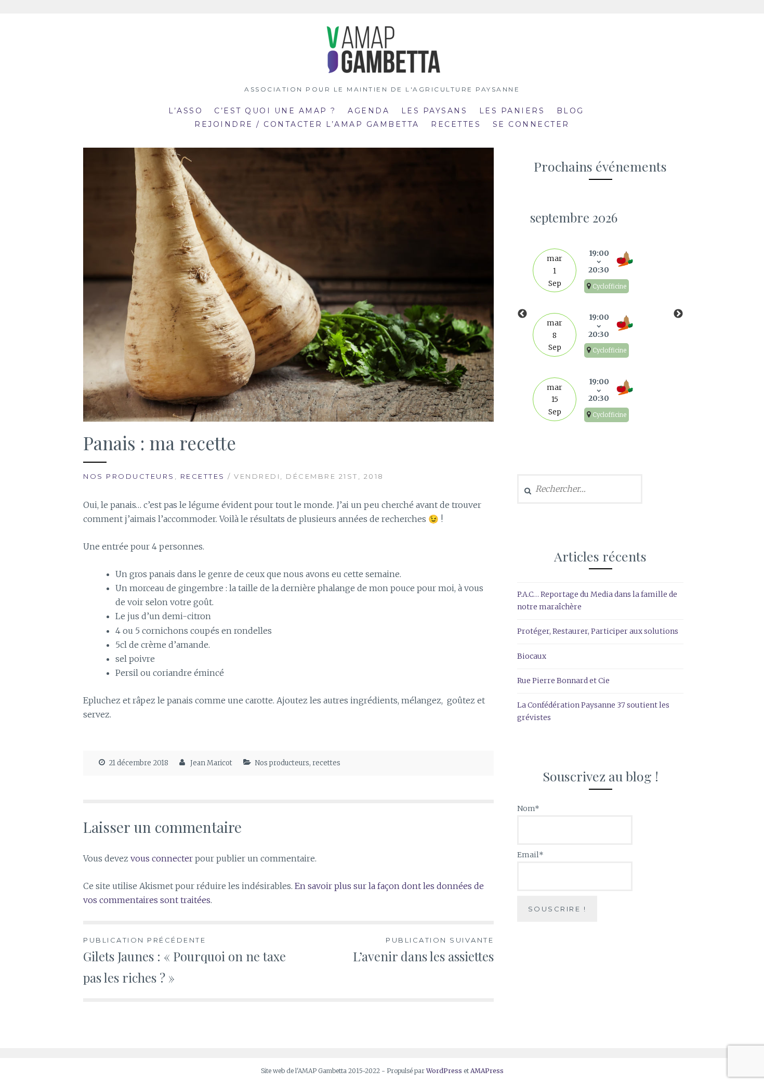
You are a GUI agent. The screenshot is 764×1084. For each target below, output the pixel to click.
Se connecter (531, 124)
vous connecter (161, 858)
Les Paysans (434, 110)
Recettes (456, 124)
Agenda (368, 110)
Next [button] (678, 314)
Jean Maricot (211, 763)
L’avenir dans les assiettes (423, 950)
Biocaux (531, 656)
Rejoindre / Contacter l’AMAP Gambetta (306, 124)
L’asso (185, 110)
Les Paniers (512, 110)
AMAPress (487, 1071)
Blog (570, 110)
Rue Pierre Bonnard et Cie (563, 680)
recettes (202, 476)
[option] (600, 314)
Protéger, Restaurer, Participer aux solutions (597, 631)
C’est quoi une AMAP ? (275, 110)
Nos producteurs (129, 476)
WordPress (444, 1071)
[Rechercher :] (579, 489)
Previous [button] (522, 314)
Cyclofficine (609, 286)
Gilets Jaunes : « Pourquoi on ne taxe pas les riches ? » (184, 961)
